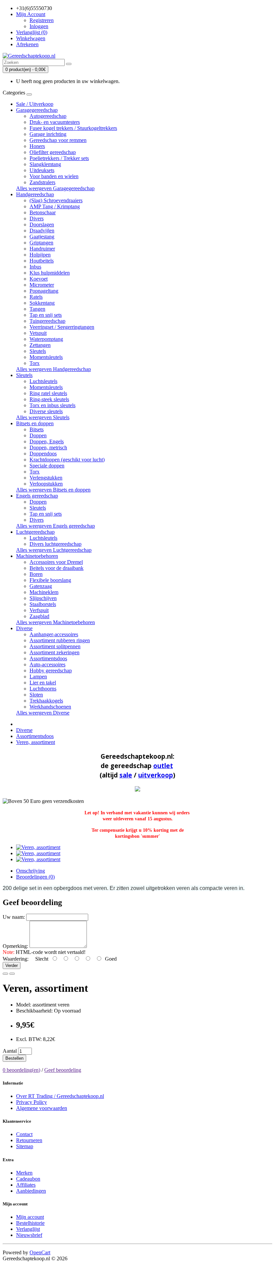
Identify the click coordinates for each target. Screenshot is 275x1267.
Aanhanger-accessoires (54, 634)
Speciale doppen (47, 465)
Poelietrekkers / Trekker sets (59, 158)
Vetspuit (38, 333)
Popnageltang (44, 291)
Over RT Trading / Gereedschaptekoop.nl (60, 1096)
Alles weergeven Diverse (42, 713)
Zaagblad (39, 616)
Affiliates (26, 1185)
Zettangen (40, 345)
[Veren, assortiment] (38, 847)
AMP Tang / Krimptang (55, 206)
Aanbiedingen (31, 1191)
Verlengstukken (46, 477)
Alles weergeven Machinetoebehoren (55, 622)
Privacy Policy (31, 1102)
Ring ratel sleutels (48, 393)
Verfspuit (39, 610)
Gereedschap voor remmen (58, 140)
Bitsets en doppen (35, 423)
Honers (37, 146)
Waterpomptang (46, 339)
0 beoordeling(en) (21, 1070)
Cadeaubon (28, 1179)
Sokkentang (42, 303)
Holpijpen (40, 254)
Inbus (35, 267)
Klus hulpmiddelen (50, 273)
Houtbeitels (42, 261)
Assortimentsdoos (48, 658)
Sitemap (24, 1146)
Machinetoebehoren (37, 556)
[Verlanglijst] (5, 974)
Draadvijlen (42, 230)
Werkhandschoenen (50, 707)
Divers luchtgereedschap (55, 544)
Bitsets (37, 429)
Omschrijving (30, 871)
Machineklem (44, 592)
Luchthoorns (43, 688)
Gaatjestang (42, 236)
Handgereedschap (35, 194)
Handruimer (42, 248)
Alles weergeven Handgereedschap (53, 369)
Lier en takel (43, 682)
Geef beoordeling (62, 1070)
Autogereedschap (48, 116)
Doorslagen (42, 224)
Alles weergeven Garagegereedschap (55, 188)
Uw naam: (14, 917)
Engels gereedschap (37, 496)
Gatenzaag (41, 586)
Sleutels (38, 351)
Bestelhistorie (30, 1223)
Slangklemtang (45, 164)
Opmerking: (15, 946)
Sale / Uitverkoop (34, 104)
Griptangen (41, 242)
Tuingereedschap (47, 321)
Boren (36, 574)
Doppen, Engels (47, 441)
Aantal (10, 1051)
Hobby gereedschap (51, 670)
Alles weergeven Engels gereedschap (55, 526)
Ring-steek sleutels (49, 399)
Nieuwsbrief (29, 1235)
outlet (163, 765)
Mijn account (30, 1217)
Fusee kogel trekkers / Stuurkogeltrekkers (73, 128)
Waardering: (16, 959)
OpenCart (40, 1252)
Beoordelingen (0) (35, 877)
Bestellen (14, 1058)
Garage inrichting (48, 134)
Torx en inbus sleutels (52, 405)
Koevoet (39, 279)
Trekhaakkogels (46, 700)
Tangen (37, 309)
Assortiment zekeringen (54, 652)
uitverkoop (155, 775)
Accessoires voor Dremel (56, 562)
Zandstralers (42, 182)
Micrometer (42, 285)
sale (125, 775)
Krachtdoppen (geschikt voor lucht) (67, 459)
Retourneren (29, 1140)
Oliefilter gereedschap (53, 152)
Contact (24, 1134)
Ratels (36, 297)
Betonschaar (43, 212)
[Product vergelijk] (12, 974)
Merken (24, 1173)
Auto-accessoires (47, 664)
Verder (11, 965)
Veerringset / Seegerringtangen (62, 327)
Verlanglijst (28, 1229)
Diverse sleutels (46, 411)
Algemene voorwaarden (41, 1108)
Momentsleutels (46, 357)
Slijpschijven (43, 598)
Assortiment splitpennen (55, 646)
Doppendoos (43, 453)
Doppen (38, 435)
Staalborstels (43, 604)
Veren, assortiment (35, 742)
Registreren (42, 20)
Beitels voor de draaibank (57, 568)
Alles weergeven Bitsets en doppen (53, 490)
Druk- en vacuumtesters (55, 122)
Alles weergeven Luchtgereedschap (54, 550)
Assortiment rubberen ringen (60, 640)
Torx (35, 363)
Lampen (38, 676)
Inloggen (39, 26)
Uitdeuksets (42, 170)
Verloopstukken (46, 484)
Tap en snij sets (46, 315)
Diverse (24, 628)
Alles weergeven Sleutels (42, 417)
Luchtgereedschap (35, 532)
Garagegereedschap (37, 110)
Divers (37, 218)
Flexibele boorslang (50, 580)
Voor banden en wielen (54, 176)
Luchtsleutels (43, 381)
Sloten (36, 694)
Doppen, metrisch (48, 447)
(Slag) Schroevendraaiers (56, 200)
